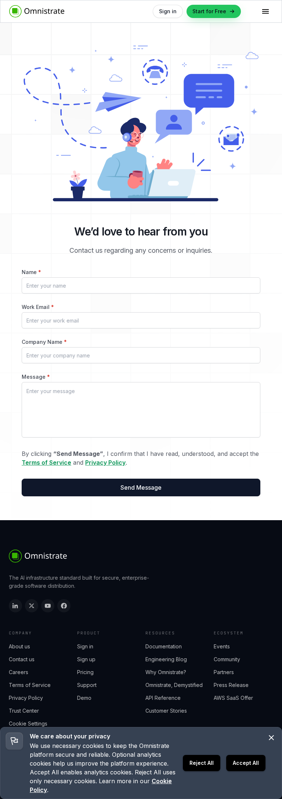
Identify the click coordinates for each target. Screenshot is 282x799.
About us (19, 646)
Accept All (246, 763)
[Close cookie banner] (271, 737)
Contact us (22, 659)
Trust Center (24, 711)
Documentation (163, 646)
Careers (18, 672)
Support (87, 685)
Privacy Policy (105, 462)
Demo (84, 698)
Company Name (44, 342)
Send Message (141, 487)
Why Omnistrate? (165, 672)
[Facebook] (63, 605)
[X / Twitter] (31, 605)
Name (31, 272)
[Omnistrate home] (37, 11)
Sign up (86, 659)
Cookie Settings (28, 723)
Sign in (85, 646)
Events (222, 646)
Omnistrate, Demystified (174, 685)
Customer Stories (166, 711)
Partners (224, 672)
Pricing (85, 672)
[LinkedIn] (15, 605)
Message (36, 377)
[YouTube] (47, 605)
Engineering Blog (166, 659)
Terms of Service (46, 462)
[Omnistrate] (38, 556)
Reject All (201, 763)
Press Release (231, 685)
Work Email (38, 307)
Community (227, 659)
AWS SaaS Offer (233, 698)
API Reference (163, 698)
